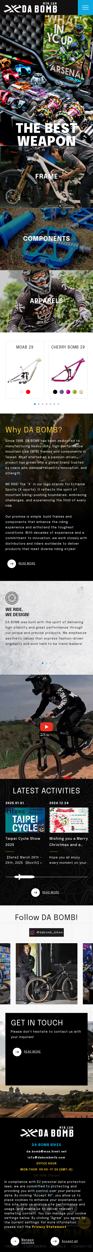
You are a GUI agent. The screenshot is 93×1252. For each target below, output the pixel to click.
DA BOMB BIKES (46, 1145)
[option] (46, 80)
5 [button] (50, 404)
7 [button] (58, 404)
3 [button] (42, 404)
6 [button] (54, 404)
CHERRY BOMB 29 (68, 347)
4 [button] (46, 404)
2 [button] (39, 404)
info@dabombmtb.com (46, 1158)
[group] (27, 834)
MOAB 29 (25, 347)
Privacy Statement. (49, 1227)
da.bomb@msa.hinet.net (46, 1151)
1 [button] (35, 404)
